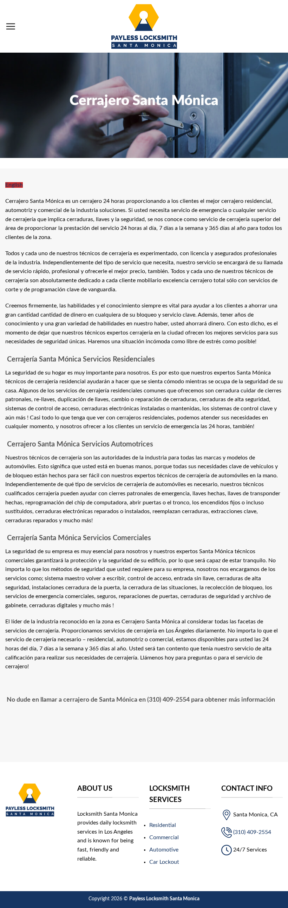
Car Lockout (164, 862)
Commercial (164, 837)
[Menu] (10, 26)
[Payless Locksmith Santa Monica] (144, 26)
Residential (162, 825)
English (14, 185)
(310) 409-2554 (252, 832)
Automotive (163, 850)
